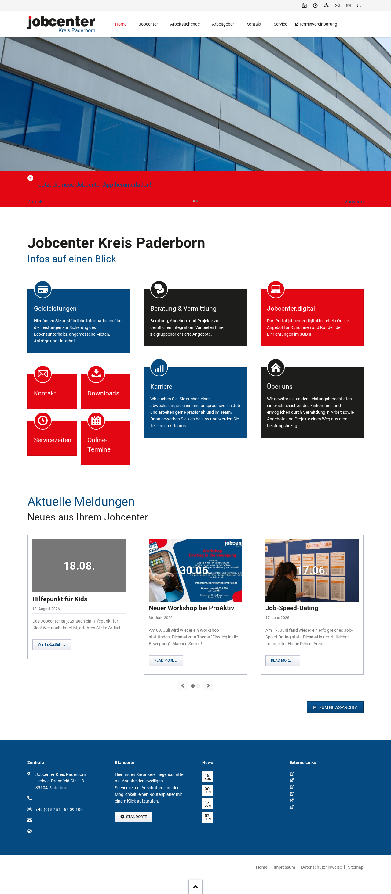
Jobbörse (307, 807)
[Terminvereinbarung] (304, 5)
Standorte (136, 817)
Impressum (284, 867)
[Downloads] (326, 5)
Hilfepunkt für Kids (59, 599)
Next (208, 685)
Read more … (165, 660)
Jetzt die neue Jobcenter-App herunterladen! (94, 184)
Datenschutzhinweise (321, 867)
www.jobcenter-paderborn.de (63, 831)
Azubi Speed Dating (234, 814)
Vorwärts (354, 202)
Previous (182, 685)
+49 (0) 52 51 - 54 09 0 (56, 798)
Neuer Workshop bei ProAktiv (191, 608)
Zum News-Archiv (337, 707)
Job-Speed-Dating (291, 608)
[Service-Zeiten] (315, 5)
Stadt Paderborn (313, 787)
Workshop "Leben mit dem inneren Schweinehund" (198, 686)
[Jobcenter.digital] (359, 5)
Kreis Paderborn (313, 780)
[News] (348, 5)
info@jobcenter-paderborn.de (63, 820)
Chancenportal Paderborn (322, 794)
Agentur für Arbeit (314, 774)
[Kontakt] (337, 5)
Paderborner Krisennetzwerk (325, 801)
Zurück (34, 202)
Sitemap (356, 867)
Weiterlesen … (51, 644)
